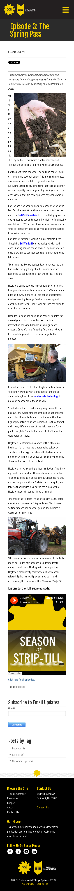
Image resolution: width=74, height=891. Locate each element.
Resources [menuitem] (12, 798)
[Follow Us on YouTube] (26, 851)
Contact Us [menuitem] (13, 812)
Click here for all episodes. (21, 679)
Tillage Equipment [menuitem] (16, 793)
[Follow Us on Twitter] (18, 851)
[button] (66, 9)
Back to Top (42, 883)
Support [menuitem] (11, 803)
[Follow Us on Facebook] (10, 851)
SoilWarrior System (24, 761)
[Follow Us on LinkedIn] (34, 851)
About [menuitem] (10, 807)
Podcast (20, 686)
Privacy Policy (27, 883)
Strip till (18, 754)
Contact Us (43, 807)
